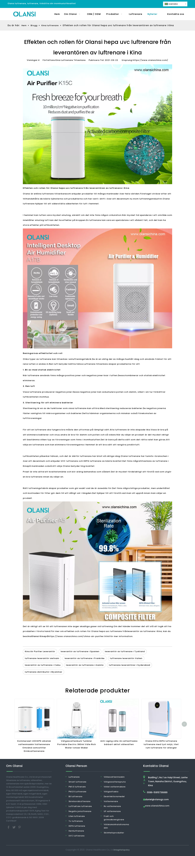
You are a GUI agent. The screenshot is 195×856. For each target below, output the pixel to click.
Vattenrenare (111, 801)
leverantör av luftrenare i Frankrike (85, 658)
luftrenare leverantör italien (126, 658)
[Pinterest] (19, 827)
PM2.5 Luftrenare (77, 791)
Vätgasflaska (111, 791)
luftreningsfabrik (81, 359)
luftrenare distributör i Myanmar (43, 671)
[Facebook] (9, 827)
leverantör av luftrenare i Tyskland (125, 651)
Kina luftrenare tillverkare (51, 193)
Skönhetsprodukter (114, 832)
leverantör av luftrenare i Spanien (80, 651)
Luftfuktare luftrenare (80, 806)
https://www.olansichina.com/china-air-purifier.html (79, 636)
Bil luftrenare (75, 796)
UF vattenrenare (112, 811)
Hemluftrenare (76, 830)
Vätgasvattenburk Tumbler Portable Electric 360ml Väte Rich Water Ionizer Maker (76, 744)
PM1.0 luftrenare (77, 786)
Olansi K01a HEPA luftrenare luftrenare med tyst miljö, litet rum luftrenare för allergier (161, 744)
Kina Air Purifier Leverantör (40, 651)
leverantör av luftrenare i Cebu (42, 665)
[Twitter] (14, 827)
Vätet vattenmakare (114, 786)
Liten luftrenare (77, 816)
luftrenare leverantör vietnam (42, 658)
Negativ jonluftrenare (80, 811)
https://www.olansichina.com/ (150, 60)
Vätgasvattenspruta (115, 781)
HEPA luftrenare (77, 826)
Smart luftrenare (77, 781)
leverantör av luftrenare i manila (84, 665)
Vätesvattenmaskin (114, 776)
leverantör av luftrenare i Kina (144, 631)
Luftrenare (74, 776)
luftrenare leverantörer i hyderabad (129, 665)
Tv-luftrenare (76, 821)
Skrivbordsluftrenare (79, 801)
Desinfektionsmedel (114, 796)
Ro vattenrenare (112, 806)
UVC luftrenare (76, 835)
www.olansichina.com (157, 806)
